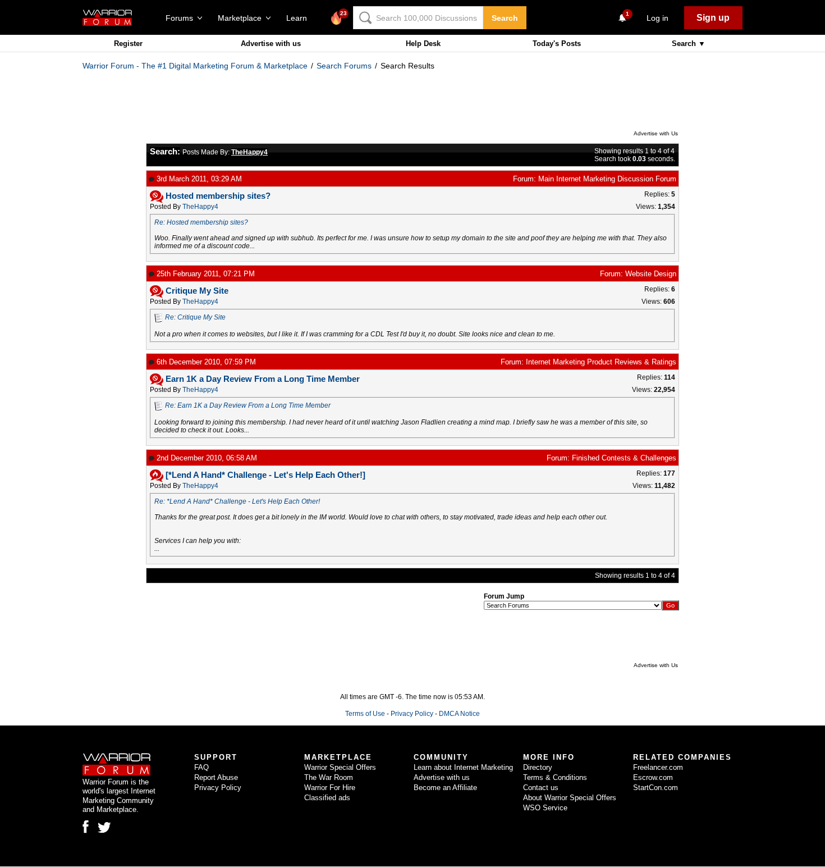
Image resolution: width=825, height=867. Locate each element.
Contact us (540, 787)
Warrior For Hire (329, 787)
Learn (300, 17)
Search (505, 17)
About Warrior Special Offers (569, 797)
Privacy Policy (412, 714)
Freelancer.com (658, 767)
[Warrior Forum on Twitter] (104, 827)
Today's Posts (557, 43)
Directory (537, 767)
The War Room (328, 777)
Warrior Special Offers (340, 767)
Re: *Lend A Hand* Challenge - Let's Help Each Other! (237, 501)
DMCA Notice (459, 714)
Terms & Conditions (555, 777)
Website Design (650, 274)
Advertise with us (271, 43)
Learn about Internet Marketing (463, 767)
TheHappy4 (200, 207)
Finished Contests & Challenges (624, 458)
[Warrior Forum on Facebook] (85, 826)
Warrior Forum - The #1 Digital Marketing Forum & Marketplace (195, 65)
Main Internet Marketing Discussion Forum (607, 179)
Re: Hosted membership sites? (201, 222)
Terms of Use (365, 714)
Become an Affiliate (445, 787)
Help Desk (423, 43)
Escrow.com (653, 777)
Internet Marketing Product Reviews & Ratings (601, 362)
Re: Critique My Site (195, 317)
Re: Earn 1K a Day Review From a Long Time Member (248, 405)
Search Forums (344, 65)
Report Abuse (216, 777)
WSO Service (545, 808)
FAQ (201, 767)
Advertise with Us (656, 133)
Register (128, 43)
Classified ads (327, 797)
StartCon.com (655, 787)
